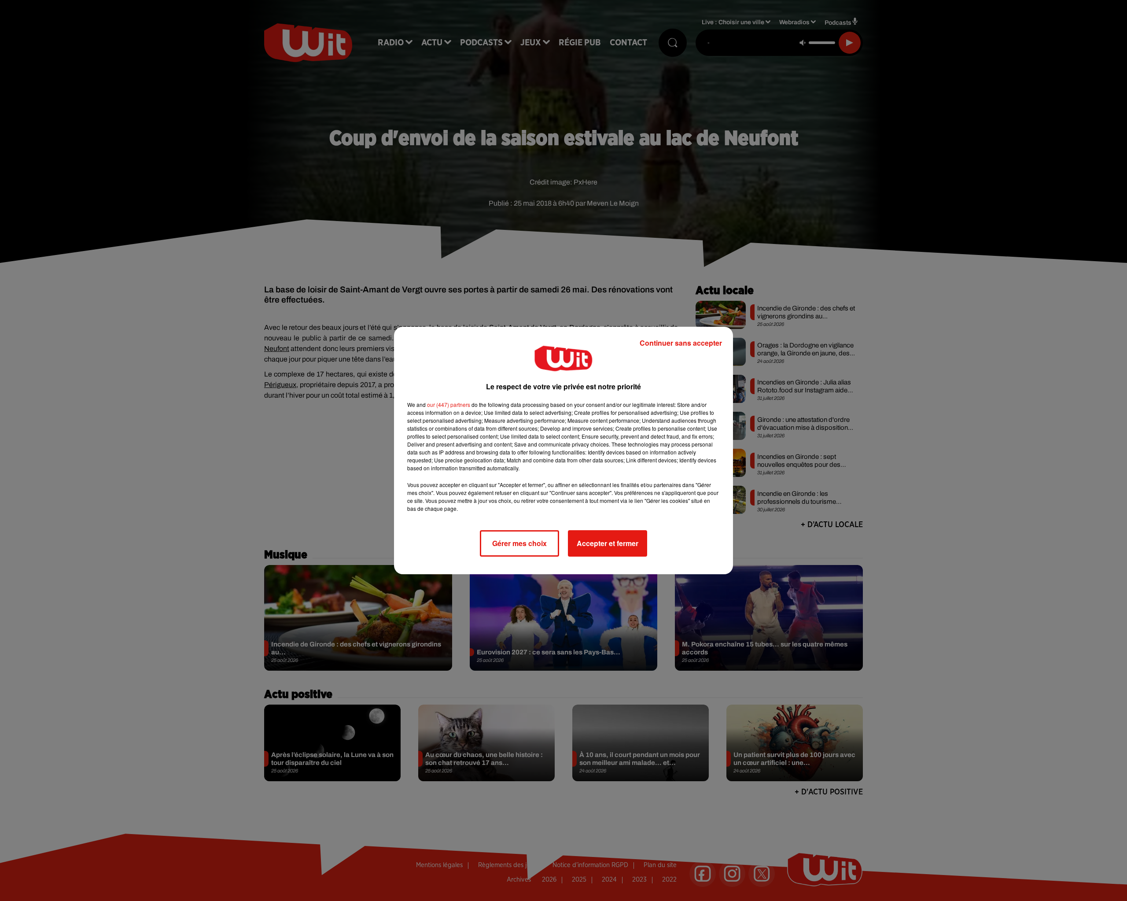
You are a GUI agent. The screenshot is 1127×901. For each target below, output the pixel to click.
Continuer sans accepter (681, 343)
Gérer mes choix (519, 543)
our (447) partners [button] (448, 404)
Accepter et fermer (607, 543)
